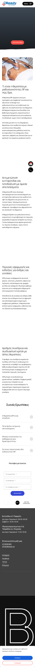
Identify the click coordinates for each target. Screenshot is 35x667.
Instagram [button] (5, 555)
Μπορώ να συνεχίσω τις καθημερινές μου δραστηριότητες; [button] (12, 438)
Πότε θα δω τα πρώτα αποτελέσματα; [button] (11, 427)
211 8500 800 (6, 544)
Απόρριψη (17, 663)
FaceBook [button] (5, 558)
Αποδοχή (17, 658)
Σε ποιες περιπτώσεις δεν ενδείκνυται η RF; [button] (13, 450)
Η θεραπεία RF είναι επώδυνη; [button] (10, 417)
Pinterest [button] (5, 565)
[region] (17, 656)
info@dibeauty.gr (8, 546)
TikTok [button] (4, 562)
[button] (27, 4)
